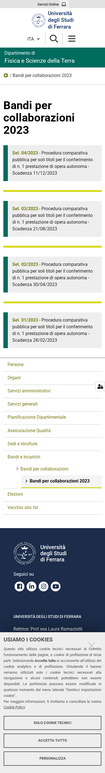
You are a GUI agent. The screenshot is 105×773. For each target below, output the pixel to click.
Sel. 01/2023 (25, 320)
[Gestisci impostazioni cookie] (100, 387)
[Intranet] (64, 4)
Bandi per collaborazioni (6, 76)
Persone (16, 364)
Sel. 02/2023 (25, 264)
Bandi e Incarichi (24, 457)
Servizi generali (23, 404)
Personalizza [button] (52, 758)
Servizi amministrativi (29, 390)
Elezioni (15, 494)
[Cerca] (53, 39)
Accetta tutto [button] (52, 740)
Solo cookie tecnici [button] (52, 723)
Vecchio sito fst (23, 507)
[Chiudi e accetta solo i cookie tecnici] (91, 645)
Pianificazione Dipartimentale (37, 417)
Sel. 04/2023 (25, 153)
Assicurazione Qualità (29, 430)
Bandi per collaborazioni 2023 (60, 481)
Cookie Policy (14, 707)
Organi (14, 377)
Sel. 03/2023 (25, 208)
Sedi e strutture (22, 443)
